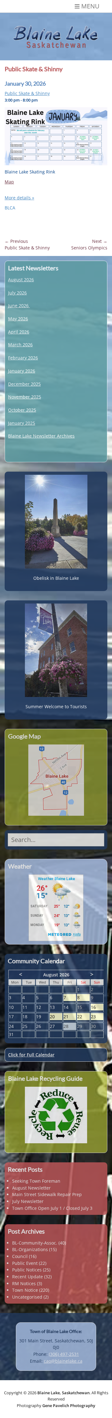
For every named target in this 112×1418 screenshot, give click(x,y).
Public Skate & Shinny (27, 93)
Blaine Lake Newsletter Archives (41, 436)
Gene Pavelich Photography (68, 1405)
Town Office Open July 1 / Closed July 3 (52, 1208)
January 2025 (21, 423)
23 (97, 1017)
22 (83, 1017)
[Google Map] (56, 780)
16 (97, 1007)
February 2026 (23, 358)
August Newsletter (31, 1188)
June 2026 (18, 305)
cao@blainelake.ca (63, 1361)
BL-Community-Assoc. (34, 1243)
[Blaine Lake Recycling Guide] (56, 1115)
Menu (90, 6)
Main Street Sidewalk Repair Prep (47, 1194)
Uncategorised (27, 1297)
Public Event (25, 1263)
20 (56, 1017)
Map (9, 182)
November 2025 (24, 397)
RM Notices (24, 1283)
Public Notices (27, 1270)
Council (20, 1256)
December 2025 (24, 384)
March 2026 (20, 345)
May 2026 (18, 319)
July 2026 (17, 293)
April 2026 (18, 332)
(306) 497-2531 (64, 1354)
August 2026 (21, 280)
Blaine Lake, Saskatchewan (63, 1392)
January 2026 (21, 371)
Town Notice (25, 1290)
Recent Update (27, 1277)
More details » (19, 198)
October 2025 (22, 410)
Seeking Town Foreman (36, 1181)
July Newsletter (28, 1201)
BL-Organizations (30, 1249)
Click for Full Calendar (31, 1055)
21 (69, 1017)
